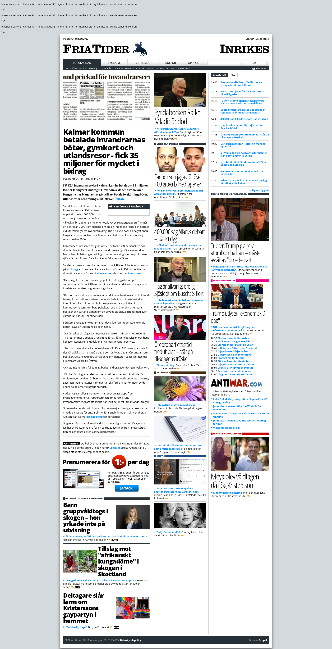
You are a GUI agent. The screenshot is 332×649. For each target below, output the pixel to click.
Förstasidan (82, 63)
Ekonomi (114, 63)
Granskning (183, 68)
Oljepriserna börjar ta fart (233, 351)
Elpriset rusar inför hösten (233, 338)
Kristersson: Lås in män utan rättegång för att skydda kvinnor (243, 182)
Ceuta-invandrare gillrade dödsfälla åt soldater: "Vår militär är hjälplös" (242, 111)
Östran (119, 199)
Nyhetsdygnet (260, 190)
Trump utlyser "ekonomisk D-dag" (239, 316)
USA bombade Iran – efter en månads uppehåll (242, 145)
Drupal (263, 640)
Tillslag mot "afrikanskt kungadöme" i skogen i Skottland (118, 561)
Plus (233, 75)
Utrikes (129, 68)
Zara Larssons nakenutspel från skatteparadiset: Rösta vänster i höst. (176, 490)
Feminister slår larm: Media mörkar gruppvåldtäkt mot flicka (241, 84)
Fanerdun (134, 273)
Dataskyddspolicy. (131, 640)
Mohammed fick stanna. (227, 492)
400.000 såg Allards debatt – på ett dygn (244, 119)
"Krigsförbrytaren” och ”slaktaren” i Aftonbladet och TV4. (176, 130)
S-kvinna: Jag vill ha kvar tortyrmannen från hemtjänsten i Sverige (243, 154)
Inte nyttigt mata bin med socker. (177, 405)
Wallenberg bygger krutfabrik (235, 341)
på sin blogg (95, 416)
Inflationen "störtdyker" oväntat (237, 348)
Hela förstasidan (76, 68)
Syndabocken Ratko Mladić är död (177, 117)
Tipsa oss (261, 68)
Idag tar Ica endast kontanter (235, 374)
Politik (140, 68)
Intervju (93, 68)
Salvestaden (103, 273)
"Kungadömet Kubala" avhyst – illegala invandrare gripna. (100, 580)
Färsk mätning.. (166, 365)
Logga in (114, 447)
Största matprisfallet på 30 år (235, 344)
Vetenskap (143, 63)
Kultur (170, 63)
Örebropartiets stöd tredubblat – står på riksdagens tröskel (244, 136)
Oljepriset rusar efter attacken (236, 364)
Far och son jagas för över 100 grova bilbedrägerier (242, 93)
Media (150, 68)
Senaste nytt (220, 75)
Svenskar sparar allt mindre (234, 371)
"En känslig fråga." (76, 627)
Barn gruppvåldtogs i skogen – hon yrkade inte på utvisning (85, 517)
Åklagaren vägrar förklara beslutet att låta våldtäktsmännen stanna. (106, 536)
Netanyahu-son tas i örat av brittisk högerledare (241, 173)
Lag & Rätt (106, 68)
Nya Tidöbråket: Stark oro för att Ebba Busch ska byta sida (243, 163)
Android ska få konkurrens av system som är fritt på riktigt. (178, 447)
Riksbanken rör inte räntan (234, 361)
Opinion (193, 63)
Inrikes (119, 68)
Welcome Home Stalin (226, 427)
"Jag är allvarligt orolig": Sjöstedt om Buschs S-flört (242, 127)
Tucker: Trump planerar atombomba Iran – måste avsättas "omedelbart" (242, 102)
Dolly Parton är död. (169, 532)
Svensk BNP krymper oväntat (235, 367)
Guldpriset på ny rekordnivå (234, 354)
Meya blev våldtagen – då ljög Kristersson (237, 481)
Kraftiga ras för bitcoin (231, 358)
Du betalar (162, 68)
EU (172, 68)
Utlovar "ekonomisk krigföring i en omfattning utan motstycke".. (233, 328)
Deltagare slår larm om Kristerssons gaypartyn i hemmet (83, 608)
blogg (74, 269)
